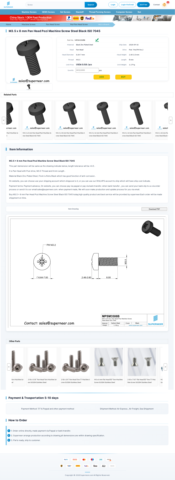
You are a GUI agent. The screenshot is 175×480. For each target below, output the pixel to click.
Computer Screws (124, 12)
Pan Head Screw (53, 25)
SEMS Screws (48, 12)
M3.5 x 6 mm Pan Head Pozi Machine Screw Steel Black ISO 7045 (34, 134)
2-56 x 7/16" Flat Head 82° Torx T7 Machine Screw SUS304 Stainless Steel (139, 381)
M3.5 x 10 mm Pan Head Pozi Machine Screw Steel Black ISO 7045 (68, 134)
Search (91, 5)
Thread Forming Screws (100, 12)
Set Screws (65, 12)
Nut (139, 12)
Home (8, 25)
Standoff (80, 12)
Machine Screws (29, 12)
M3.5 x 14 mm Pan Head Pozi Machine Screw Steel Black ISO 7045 (134, 134)
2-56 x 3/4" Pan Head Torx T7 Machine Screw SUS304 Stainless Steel (73, 381)
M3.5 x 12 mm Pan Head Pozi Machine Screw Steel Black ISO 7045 (101, 134)
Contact (156, 5)
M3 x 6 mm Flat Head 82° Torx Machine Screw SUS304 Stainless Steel (106, 381)
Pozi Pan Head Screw (79, 25)
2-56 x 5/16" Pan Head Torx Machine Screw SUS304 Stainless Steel (40, 381)
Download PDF (154, 209)
